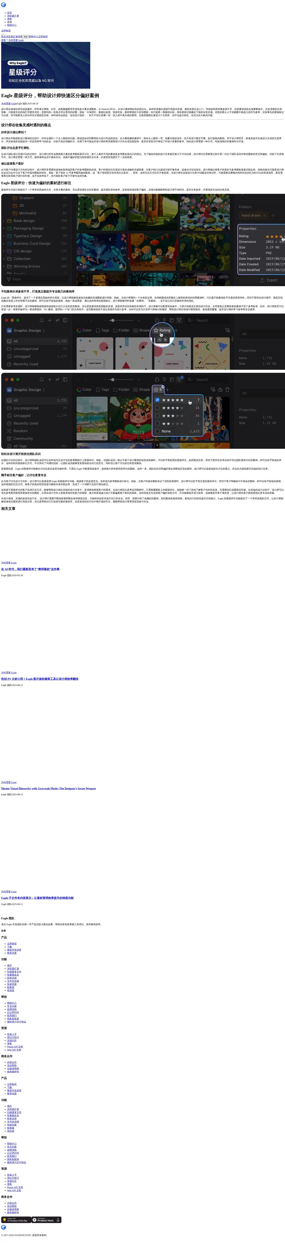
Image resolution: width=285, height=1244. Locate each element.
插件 (9, 965)
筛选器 (10, 990)
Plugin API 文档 (15, 1046)
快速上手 (12, 1034)
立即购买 (6, 30)
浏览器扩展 (13, 968)
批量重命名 (13, 975)
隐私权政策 (13, 1018)
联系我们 (12, 1015)
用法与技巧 (13, 1037)
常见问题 (12, 1006)
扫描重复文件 (14, 971)
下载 (9, 947)
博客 (3, 40)
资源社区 (12, 1040)
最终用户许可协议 (16, 1022)
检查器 (10, 987)
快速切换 (12, 984)
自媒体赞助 (13, 1068)
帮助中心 (12, 1003)
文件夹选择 (13, 981)
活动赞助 (12, 1065)
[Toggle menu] (2, 34)
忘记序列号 (13, 1012)
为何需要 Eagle (9, 103)
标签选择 (12, 978)
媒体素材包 (13, 1071)
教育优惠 (12, 953)
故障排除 (12, 1009)
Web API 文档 (14, 1050)
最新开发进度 (14, 950)
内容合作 (12, 1062)
